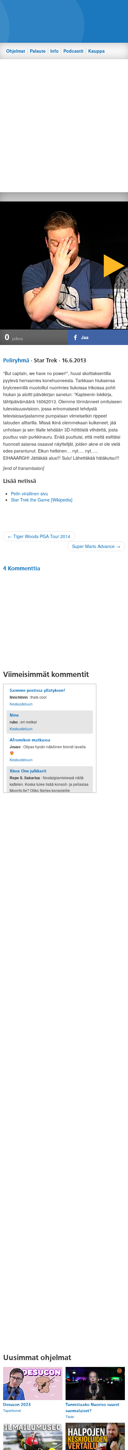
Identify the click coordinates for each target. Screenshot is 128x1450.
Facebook (55, 10)
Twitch (87, 10)
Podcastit (73, 51)
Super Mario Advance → (96, 546)
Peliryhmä (16, 360)
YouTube (76, 10)
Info (54, 51)
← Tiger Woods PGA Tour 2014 (39, 536)
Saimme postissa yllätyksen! (37, 690)
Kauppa (96, 51)
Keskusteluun (21, 703)
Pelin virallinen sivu (29, 493)
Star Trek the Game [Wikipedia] (41, 500)
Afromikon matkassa (30, 740)
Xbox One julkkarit (28, 771)
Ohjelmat (15, 51)
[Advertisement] (64, 125)
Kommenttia (21, 568)
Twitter (66, 10)
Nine (14, 715)
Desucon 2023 (17, 1404)
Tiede (70, 1416)
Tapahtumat (12, 1410)
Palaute (38, 51)
